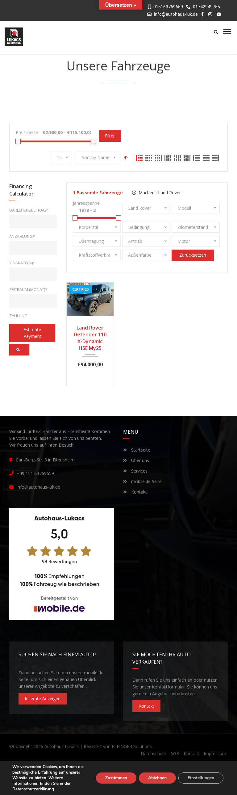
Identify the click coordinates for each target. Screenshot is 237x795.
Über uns (139, 460)
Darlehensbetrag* (28, 210)
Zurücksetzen (192, 255)
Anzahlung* (22, 236)
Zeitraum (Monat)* (28, 289)
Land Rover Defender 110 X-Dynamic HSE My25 (90, 337)
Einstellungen (201, 778)
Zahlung (18, 315)
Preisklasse (27, 132)
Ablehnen (157, 778)
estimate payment (32, 332)
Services (139, 471)
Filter (110, 136)
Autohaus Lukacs (61, 746)
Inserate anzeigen (42, 698)
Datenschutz (153, 753)
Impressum (215, 753)
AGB (174, 753)
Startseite (140, 450)
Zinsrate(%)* (22, 263)
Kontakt (138, 492)
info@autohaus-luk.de (176, 14)
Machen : (159, 193)
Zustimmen (116, 778)
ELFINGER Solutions (132, 746)
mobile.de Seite (146, 481)
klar (19, 349)
